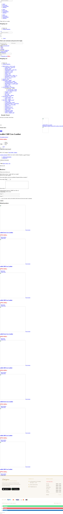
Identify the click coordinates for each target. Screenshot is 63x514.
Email (1, 196)
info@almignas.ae (33, 486)
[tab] (32, 157)
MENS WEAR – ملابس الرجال (8, 66)
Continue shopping (3, 154)
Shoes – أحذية (7, 98)
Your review (3, 188)
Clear (4, 146)
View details (2, 123)
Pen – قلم (7, 94)
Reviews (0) (4, 158)
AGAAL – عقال (5, 79)
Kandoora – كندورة (9, 72)
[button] (0, 31)
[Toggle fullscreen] (1, 512)
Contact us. (7, 50)
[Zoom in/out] (0, 512)
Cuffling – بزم (8, 92)
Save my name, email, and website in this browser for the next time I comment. (16, 198)
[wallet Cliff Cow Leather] (0, 131)
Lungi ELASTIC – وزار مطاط (11, 75)
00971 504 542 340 (34, 484)
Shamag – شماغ (8, 68)
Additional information (6, 156)
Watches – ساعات (8, 91)
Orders (3, 4)
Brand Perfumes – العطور (10, 81)
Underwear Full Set (9, 111)
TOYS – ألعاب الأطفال (9, 112)
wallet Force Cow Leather (6, 232)
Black (4, 163)
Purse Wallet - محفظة (12, 152)
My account (4, 5)
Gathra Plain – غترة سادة (10, 67)
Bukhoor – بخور (8, 86)
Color (1, 144)
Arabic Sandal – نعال (9, 97)
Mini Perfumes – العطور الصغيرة (11, 83)
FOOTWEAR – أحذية (6, 96)
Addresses (4, 7)
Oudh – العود (7, 84)
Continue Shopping (6, 29)
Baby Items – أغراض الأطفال (8, 99)
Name (1, 193)
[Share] (2, 512)
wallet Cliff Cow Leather (6, 266)
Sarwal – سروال (8, 77)
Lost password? (6, 45)
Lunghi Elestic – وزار (9, 108)
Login (4, 38)
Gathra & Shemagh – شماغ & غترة (12, 103)
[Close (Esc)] (4, 512)
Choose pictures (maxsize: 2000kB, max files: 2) (9, 190)
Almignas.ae (7, 503)
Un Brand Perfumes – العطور (10, 82)
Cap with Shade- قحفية (12, 90)
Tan (9, 163)
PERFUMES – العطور (6, 80)
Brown (7, 163)
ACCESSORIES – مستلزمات (8, 87)
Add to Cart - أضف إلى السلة (5, 149)
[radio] (6, 142)
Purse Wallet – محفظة (9, 95)
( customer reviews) (4, 137)
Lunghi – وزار (7, 74)
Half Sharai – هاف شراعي (10, 76)
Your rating (2, 179)
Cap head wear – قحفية (12, 89)
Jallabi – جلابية (8, 73)
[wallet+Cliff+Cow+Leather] (1, 131)
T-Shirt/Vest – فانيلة (9, 70)
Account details (5, 6)
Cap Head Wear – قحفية (10, 102)
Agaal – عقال (7, 101)
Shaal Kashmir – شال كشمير (10, 69)
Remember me (4, 44)
